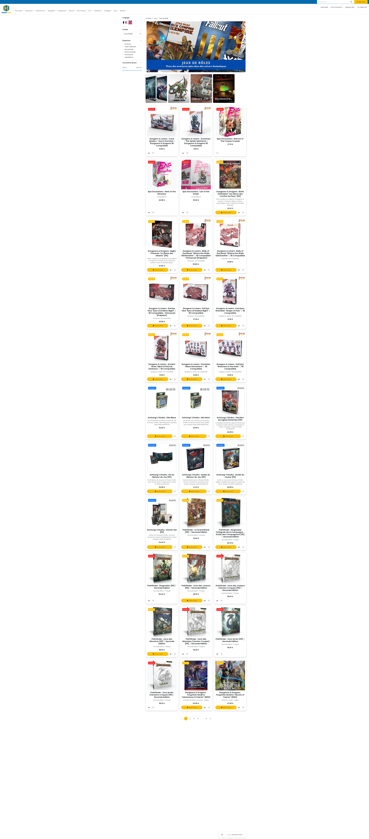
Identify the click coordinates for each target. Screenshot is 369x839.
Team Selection (130, 47)
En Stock (128, 44)
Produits (148, 18)
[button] (222, 835)
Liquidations (129, 57)
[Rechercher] (351, 2)
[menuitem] (19, 11)
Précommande (130, 52)
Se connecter (362, 7)
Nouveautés (129, 49)
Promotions (129, 55)
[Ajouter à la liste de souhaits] (153, 153)
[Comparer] (149, 153)
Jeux (155, 18)
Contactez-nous (360, 2)
